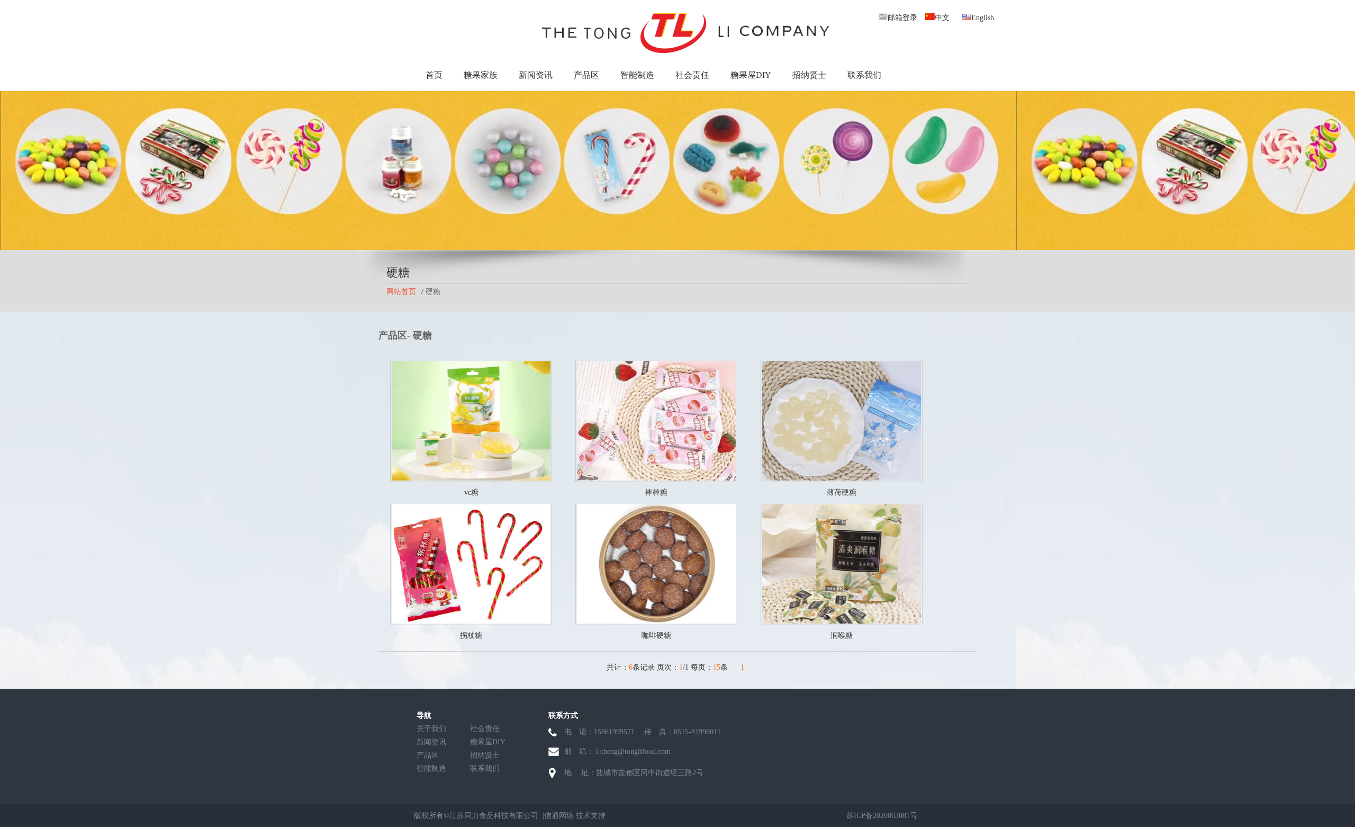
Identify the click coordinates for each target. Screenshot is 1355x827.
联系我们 (864, 74)
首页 (434, 74)
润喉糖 (841, 635)
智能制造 (637, 74)
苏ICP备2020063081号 (881, 816)
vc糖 (471, 492)
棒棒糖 (656, 492)
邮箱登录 (902, 18)
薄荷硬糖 (841, 492)
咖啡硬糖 (656, 635)
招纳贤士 (809, 74)
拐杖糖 (471, 635)
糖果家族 (481, 74)
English (982, 18)
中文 (942, 18)
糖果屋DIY (750, 74)
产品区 (586, 74)
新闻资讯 (536, 74)
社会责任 (692, 74)
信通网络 (559, 816)
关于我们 (431, 729)
